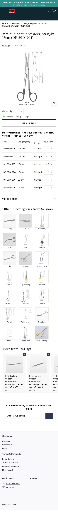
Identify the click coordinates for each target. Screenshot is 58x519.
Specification (9, 198)
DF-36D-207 (10, 164)
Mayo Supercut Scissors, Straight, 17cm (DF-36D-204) (24, 24)
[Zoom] (54, 103)
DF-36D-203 (10, 156)
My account (7, 470)
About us (6, 441)
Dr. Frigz (6, 45)
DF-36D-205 (10, 187)
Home (5, 23)
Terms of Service (10, 462)
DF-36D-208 (10, 180)
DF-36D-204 (10, 172)
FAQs (4, 448)
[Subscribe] (49, 416)
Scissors (16, 23)
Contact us (7, 444)
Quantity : (7, 111)
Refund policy (8, 459)
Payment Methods (10, 466)
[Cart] (54, 11)
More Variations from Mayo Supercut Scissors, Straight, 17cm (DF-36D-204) (28, 134)
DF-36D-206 (10, 148)
